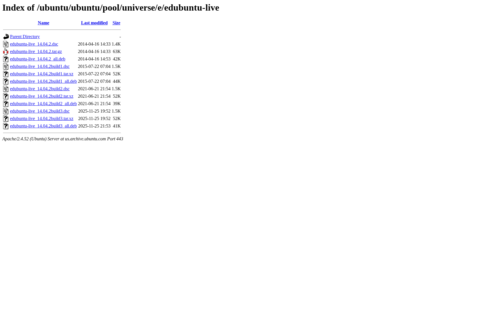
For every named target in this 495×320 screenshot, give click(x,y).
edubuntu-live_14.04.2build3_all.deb (43, 125)
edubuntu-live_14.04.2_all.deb (37, 58)
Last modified (94, 22)
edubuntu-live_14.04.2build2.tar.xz (41, 96)
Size (116, 22)
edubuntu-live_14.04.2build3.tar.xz (41, 118)
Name (43, 22)
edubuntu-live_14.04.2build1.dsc (40, 66)
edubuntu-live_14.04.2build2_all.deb (43, 103)
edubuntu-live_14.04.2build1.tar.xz (41, 73)
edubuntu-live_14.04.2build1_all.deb (43, 81)
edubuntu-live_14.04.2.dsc (34, 44)
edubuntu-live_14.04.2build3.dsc (40, 111)
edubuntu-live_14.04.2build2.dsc (40, 88)
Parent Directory (25, 36)
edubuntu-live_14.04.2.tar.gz (36, 51)
